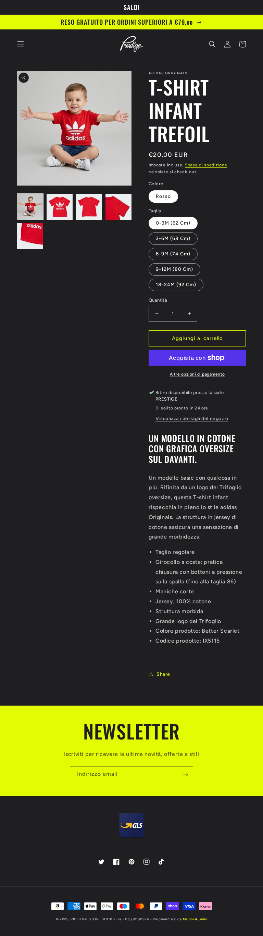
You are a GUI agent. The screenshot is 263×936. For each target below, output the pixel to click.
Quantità (158, 300)
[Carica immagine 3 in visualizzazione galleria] (89, 207)
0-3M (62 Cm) (173, 223)
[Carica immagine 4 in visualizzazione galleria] (118, 207)
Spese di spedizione (206, 165)
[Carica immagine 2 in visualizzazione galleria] (60, 207)
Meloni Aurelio (195, 919)
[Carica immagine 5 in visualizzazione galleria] (30, 236)
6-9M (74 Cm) (173, 254)
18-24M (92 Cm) (176, 285)
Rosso (163, 196)
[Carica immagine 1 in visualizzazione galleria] (30, 207)
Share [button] (163, 674)
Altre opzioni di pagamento (197, 374)
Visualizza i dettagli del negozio (191, 418)
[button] (20, 44)
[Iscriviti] (185, 774)
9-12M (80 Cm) (174, 269)
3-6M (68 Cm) (173, 238)
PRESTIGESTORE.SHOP (91, 919)
